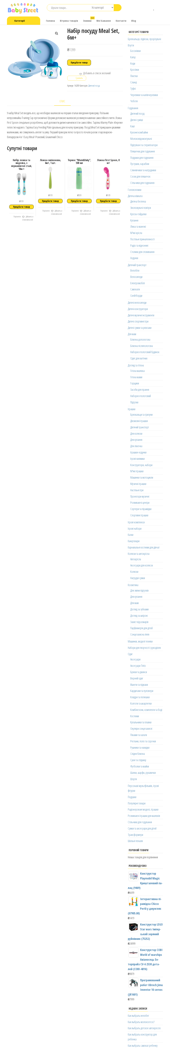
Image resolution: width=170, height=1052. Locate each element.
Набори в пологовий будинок (144, 352)
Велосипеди (136, 277)
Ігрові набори (134, 528)
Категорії (19, 20)
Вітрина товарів (69, 20)
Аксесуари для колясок (141, 565)
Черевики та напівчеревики (144, 95)
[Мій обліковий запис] (159, 8)
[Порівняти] (149, 8)
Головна (50, 20)
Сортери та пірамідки (140, 509)
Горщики (134, 383)
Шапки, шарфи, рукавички (143, 773)
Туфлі (133, 89)
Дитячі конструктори (138, 309)
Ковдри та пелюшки (140, 697)
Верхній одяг (136, 678)
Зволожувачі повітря (140, 208)
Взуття (131, 45)
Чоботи (134, 101)
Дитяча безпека (138, 201)
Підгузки (134, 402)
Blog (133, 20)
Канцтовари (133, 541)
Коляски (134, 572)
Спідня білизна (137, 754)
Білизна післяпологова (141, 346)
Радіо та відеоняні (139, 245)
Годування (133, 108)
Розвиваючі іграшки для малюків (144, 816)
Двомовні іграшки (139, 421)
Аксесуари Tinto (138, 666)
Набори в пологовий (140, 396)
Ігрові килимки (137, 459)
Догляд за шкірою (139, 616)
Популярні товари (136, 803)
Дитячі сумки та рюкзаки (139, 328)
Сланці (133, 82)
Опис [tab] (62, 101)
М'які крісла (136, 233)
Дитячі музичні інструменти (141, 315)
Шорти (133, 779)
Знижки (88, 19)
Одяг (130, 654)
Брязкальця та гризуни (141, 415)
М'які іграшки (136, 471)
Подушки (132, 797)
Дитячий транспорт (137, 265)
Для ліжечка (136, 446)
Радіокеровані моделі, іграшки (143, 809)
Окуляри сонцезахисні (141, 729)
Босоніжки (135, 51)
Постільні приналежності (142, 239)
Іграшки (131, 409)
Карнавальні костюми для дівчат (144, 547)
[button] (57, 33)
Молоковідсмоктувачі (141, 139)
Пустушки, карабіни (139, 164)
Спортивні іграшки (139, 515)
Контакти (121, 20)
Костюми (134, 716)
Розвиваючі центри (139, 503)
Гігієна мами (136, 377)
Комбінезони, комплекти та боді (146, 710)
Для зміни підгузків (139, 590)
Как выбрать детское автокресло (144, 1028)
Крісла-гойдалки (138, 214)
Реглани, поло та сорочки (143, 741)
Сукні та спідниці (138, 760)
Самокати (135, 289)
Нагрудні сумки (137, 578)
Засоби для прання (139, 390)
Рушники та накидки (139, 747)
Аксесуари (135, 659)
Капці (132, 57)
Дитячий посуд (94, 85)
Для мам (132, 334)
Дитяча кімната (135, 196)
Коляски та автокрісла (138, 554)
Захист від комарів (139, 622)
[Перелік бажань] (154, 8)
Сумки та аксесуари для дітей (142, 828)
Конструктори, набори (141, 465)
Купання (134, 220)
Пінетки (134, 76)
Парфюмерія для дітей (141, 628)
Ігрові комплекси (136, 522)
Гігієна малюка (137, 371)
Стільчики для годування (142, 183)
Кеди (132, 63)
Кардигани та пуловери (141, 691)
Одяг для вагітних (138, 358)
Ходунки (134, 258)
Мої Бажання (103, 20)
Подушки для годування (141, 158)
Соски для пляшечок (140, 176)
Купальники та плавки (140, 722)
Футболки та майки (139, 766)
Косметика (133, 585)
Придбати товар (79, 62)
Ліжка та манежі (138, 226)
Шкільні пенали (135, 841)
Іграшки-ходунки (138, 452)
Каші (132, 126)
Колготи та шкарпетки (141, 703)
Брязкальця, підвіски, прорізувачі (144, 39)
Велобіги (134, 270)
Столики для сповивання (142, 252)
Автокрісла (135, 559)
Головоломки (134, 190)
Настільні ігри (136, 490)
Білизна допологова (140, 339)
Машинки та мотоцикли (141, 477)
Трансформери (135, 835)
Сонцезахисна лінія (139, 634)
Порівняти (17, 216)
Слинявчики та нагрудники (143, 170)
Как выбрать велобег (138, 1016)
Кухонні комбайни (139, 132)
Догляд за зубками (139, 609)
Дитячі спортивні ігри (138, 321)
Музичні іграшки (138, 484)
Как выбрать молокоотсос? (141, 1022)
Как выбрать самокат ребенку (143, 1046)
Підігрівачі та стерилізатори (144, 145)
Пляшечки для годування (142, 151)
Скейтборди (136, 296)
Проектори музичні (139, 496)
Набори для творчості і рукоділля (144, 648)
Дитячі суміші (136, 120)
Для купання (136, 440)
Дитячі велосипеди (137, 303)
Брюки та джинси (138, 672)
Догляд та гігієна (136, 365)
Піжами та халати (138, 735)
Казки (130, 535)
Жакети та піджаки (139, 685)
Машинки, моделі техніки (140, 641)
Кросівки (134, 70)
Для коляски (136, 433)
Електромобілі (137, 283)
